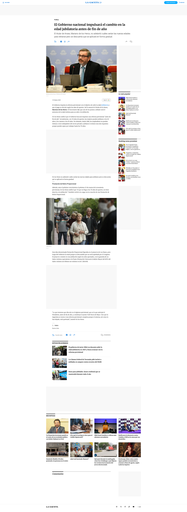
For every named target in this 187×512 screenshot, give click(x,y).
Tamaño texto (58, 335)
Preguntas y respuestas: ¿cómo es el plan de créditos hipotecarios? (133, 154)
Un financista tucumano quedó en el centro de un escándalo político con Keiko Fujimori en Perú (57, 437)
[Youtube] (133, 507)
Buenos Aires (55, 328)
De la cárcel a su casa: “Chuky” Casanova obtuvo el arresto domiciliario (133, 162)
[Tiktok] (129, 507)
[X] (121, 507)
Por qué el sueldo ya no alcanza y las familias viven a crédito (133, 177)
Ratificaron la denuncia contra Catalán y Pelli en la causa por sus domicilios (133, 122)
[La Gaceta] (93, 3)
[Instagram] (116, 507)
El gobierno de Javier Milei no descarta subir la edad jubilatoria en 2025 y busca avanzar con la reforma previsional (85, 349)
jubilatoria (104, 105)
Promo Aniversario (170, 2)
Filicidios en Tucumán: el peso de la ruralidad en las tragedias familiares (133, 169)
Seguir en (105, 100)
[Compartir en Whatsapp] (65, 42)
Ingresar (182, 2)
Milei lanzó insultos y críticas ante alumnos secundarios (131, 99)
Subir (139, 506)
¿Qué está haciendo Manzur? (79, 459)
